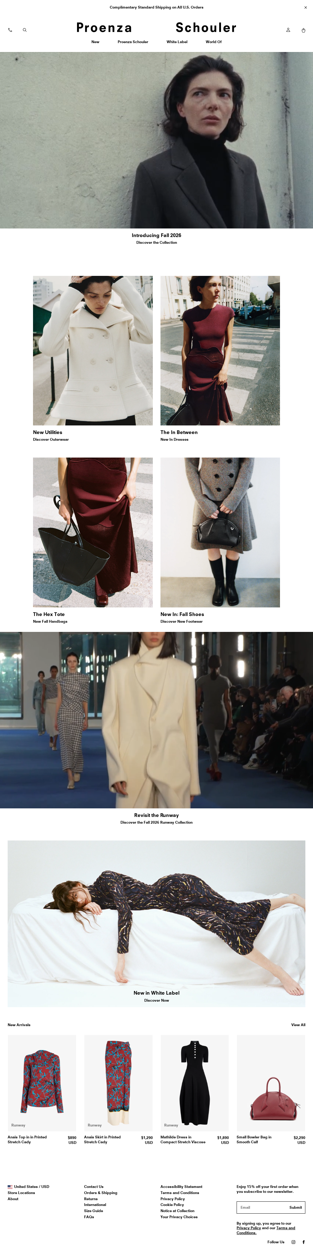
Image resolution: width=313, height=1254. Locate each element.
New (97, 44)
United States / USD (31, 1186)
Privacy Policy (172, 1198)
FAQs (89, 1217)
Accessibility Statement (181, 1186)
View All (298, 1024)
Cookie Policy (172, 1204)
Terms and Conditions (179, 1192)
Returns (91, 1198)
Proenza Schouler (132, 44)
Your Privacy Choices (179, 1217)
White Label (176, 44)
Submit (295, 1207)
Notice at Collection (177, 1210)
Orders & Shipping (100, 1192)
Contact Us (94, 1186)
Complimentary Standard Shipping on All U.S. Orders (157, 7)
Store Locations (21, 1192)
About (13, 1198)
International (95, 1204)
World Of (214, 44)
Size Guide (93, 1210)
